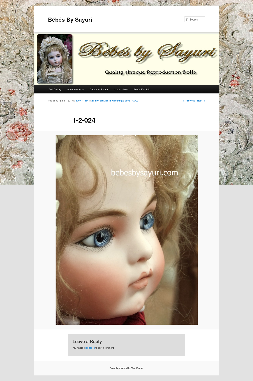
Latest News (121, 89)
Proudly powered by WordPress (126, 368)
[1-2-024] (126, 230)
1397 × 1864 (82, 100)
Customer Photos (99, 89)
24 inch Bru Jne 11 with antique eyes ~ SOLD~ (115, 100)
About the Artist (75, 89)
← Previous (189, 100)
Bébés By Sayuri (70, 19)
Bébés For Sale (142, 89)
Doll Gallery (55, 89)
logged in (90, 347)
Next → (201, 100)
